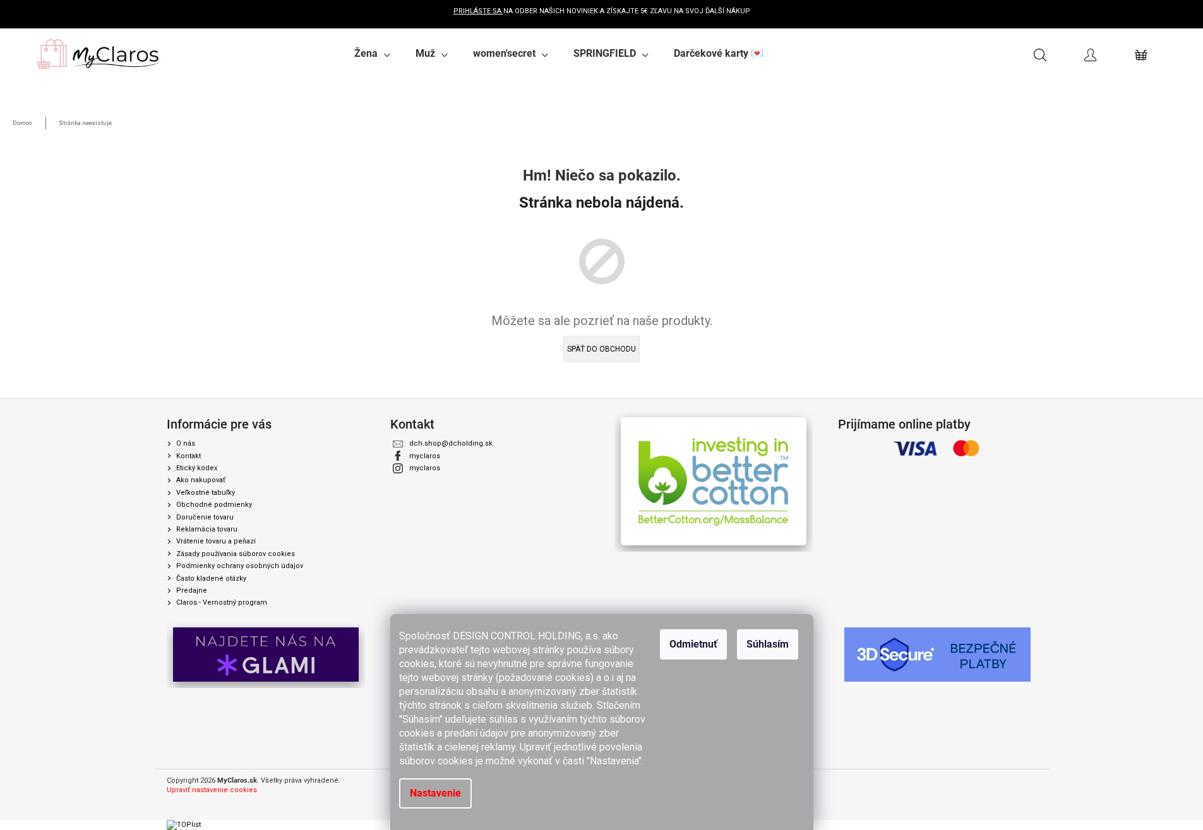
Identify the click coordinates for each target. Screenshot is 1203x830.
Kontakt (188, 456)
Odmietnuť (693, 644)
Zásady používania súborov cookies (235, 554)
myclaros (424, 456)
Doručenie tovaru (205, 517)
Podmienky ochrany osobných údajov (239, 566)
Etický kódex (196, 468)
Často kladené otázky (211, 578)
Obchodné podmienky (214, 505)
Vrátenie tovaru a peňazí (216, 541)
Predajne (191, 590)
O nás (185, 443)
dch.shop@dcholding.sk (451, 443)
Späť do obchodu (601, 349)
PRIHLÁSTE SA (478, 11)
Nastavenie (435, 793)
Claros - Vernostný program (221, 602)
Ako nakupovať (200, 480)
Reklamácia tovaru (206, 529)
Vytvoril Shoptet (1011, 781)
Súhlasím (767, 644)
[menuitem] (372, 53)
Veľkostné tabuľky (205, 493)
